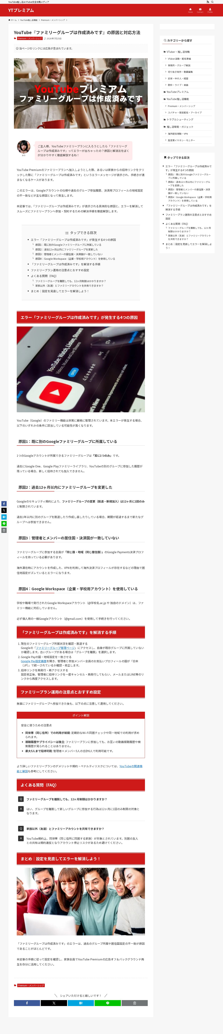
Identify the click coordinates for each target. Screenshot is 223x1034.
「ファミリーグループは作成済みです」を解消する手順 (65, 264)
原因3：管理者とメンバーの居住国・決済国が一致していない (69, 254)
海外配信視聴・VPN (178, 133)
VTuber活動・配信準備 (179, 58)
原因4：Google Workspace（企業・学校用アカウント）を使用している (75, 258)
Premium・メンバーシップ (30, 38)
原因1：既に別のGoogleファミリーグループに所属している (68, 244)
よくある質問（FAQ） (44, 276)
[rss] (208, 2)
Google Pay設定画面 (34, 661)
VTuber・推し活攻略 (178, 51)
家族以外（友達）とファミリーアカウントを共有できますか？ (69, 285)
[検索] (212, 2)
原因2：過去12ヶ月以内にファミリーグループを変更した (66, 249)
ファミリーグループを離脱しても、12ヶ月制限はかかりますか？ (70, 281)
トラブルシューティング (180, 119)
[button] (27, 1003)
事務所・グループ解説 (179, 65)
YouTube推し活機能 (178, 99)
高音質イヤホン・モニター (181, 140)
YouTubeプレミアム (178, 92)
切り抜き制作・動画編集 (180, 71)
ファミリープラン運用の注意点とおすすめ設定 (60, 270)
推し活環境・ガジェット (180, 126)
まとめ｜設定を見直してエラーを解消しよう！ (60, 291)
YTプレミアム (21, 10)
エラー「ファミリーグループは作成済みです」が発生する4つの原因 (73, 240)
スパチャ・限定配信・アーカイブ (185, 112)
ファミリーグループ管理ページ (55, 648)
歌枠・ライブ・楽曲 (178, 85)
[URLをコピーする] (135, 1003)
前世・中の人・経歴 (178, 78)
